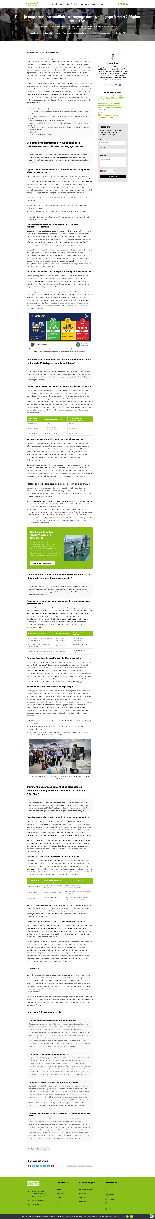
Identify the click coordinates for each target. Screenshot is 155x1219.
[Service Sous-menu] (88, 4)
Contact (100, 4)
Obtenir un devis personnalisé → (42, 563)
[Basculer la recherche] (127, 4)
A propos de (64, 4)
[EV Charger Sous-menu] (88, 1201)
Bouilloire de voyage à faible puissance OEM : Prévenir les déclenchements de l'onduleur (109, 105)
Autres (39, 33)
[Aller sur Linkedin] (118, 4)
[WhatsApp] (41, 1166)
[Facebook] (29, 1166)
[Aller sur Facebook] (121, 4)
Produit (74, 4)
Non (131, 1216)
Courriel (103, 147)
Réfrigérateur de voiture (86, 1189)
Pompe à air (82, 1193)
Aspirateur (82, 1197)
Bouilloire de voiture (52, 33)
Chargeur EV (83, 1201)
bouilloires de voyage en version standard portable (47, 157)
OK (127, 1216)
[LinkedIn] (37, 1166)
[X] (33, 1166)
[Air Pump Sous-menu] (87, 1193)
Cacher (46, 109)
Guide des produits (84, 1166)
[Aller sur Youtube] (124, 4)
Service (84, 4)
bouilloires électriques (42, 281)
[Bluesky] (48, 1166)
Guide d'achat (71, 1166)
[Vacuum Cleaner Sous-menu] (86, 1197)
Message (103, 155)
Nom (101, 139)
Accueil (54, 4)
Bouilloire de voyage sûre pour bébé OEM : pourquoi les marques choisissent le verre (112, 115)
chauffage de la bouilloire (36, 670)
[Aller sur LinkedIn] (116, 85)
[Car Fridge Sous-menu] (94, 1189)
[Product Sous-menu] (78, 4)
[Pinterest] (52, 1166)
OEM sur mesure (37, 843)
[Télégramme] (44, 1166)
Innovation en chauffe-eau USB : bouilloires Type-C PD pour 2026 (110, 97)
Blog (93, 4)
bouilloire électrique (42, 206)
